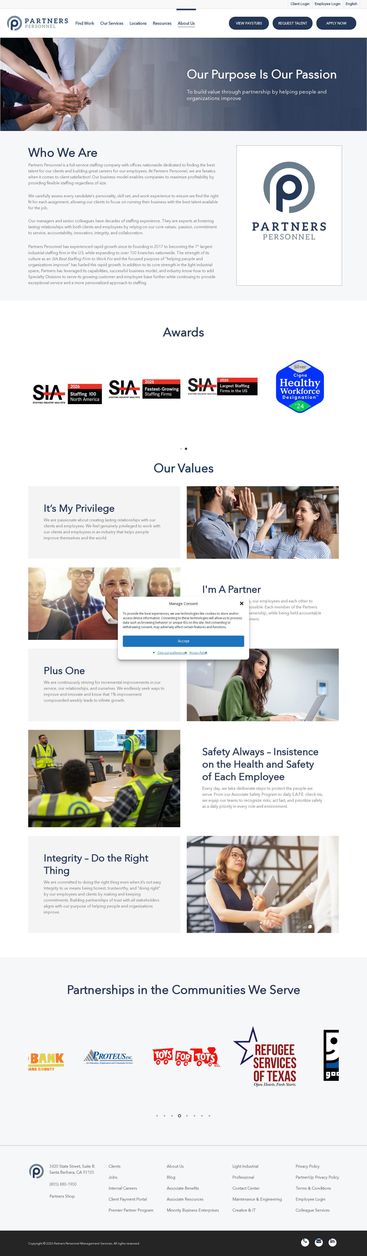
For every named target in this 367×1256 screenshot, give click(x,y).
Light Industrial (245, 1166)
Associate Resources (185, 1199)
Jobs (113, 1177)
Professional (243, 1177)
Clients (115, 1166)
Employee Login (310, 1199)
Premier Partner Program (131, 1210)
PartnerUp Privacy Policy (317, 1177)
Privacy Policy (198, 653)
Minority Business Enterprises (193, 1210)
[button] (241, 603)
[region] (183, 1059)
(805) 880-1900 (63, 1184)
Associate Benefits (183, 1188)
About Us (175, 1166)
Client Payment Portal (128, 1199)
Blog (171, 1177)
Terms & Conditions (313, 1188)
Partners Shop (62, 1196)
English (351, 3)
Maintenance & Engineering (257, 1199)
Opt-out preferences (172, 653)
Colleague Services (313, 1210)
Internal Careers (123, 1188)
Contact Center (246, 1188)
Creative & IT (244, 1210)
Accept (183, 641)
